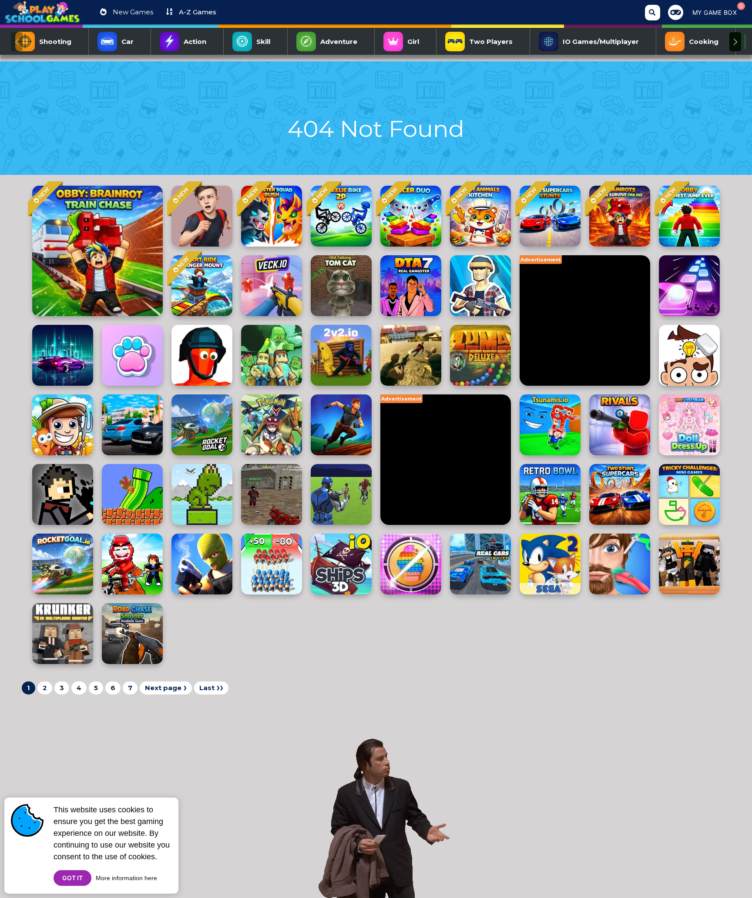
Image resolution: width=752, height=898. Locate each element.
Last (211, 688)
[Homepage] (42, 15)
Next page (166, 688)
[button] (735, 41)
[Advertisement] (585, 320)
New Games (132, 12)
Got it (72, 877)
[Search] (652, 12)
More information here (126, 878)
